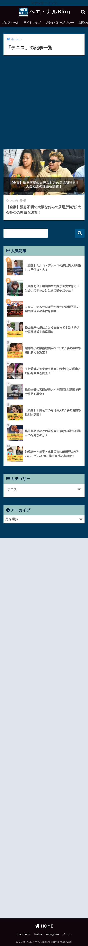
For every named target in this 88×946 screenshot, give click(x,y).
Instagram (52, 934)
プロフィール (10, 22)
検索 (80, 233)
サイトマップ (32, 22)
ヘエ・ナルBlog (49, 11)
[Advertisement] (44, 105)
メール (66, 934)
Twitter (37, 934)
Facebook (23, 934)
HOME (46, 926)
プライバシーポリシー (59, 22)
